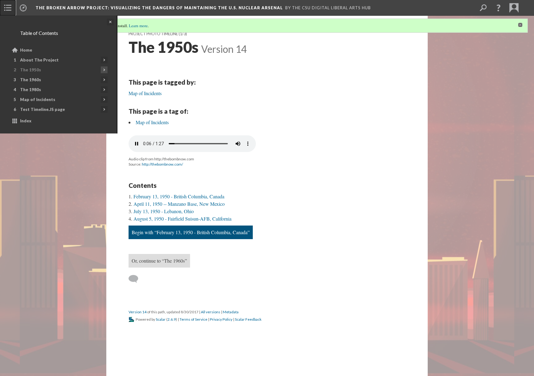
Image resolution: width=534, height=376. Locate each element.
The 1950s (30, 69)
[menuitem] (7, 7)
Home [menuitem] (26, 50)
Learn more (138, 25)
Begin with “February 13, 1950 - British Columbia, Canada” (191, 232)
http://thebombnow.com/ (162, 164)
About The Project (39, 59)
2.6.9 (171, 319)
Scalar (161, 319)
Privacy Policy (221, 319)
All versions (210, 312)
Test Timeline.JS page (42, 109)
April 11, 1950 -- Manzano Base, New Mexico (179, 204)
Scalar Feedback (248, 319)
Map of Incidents (37, 99)
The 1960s (30, 79)
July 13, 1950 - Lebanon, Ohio (164, 211)
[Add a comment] (136, 279)
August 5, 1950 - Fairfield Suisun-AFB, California (182, 218)
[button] (498, 7)
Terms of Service (193, 319)
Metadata (231, 312)
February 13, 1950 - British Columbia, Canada (179, 196)
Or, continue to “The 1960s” (159, 260)
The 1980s (30, 89)
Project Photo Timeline (153, 34)
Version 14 (137, 312)
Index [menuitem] (26, 120)
